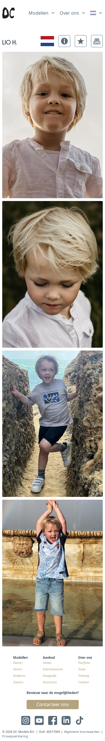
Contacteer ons (52, 704)
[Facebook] (52, 720)
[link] (96, 13)
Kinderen (19, 675)
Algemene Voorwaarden (82, 731)
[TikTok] (79, 720)
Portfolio (84, 662)
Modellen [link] (38, 13)
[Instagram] (25, 720)
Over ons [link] (69, 13)
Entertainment (53, 669)
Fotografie (50, 675)
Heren (17, 669)
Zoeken (18, 682)
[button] (64, 41)
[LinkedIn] (66, 720)
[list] (42, 11)
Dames (18, 662)
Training (83, 675)
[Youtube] (39, 720)
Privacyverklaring (15, 736)
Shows (47, 662)
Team (82, 669)
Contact (83, 682)
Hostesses (50, 682)
